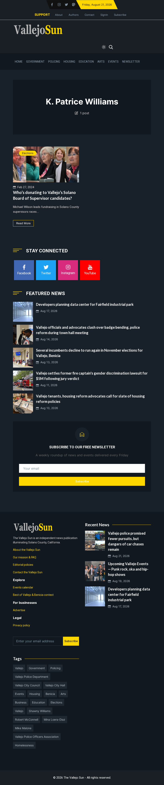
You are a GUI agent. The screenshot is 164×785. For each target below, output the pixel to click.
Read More (23, 223)
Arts (101, 61)
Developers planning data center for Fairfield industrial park (85, 304)
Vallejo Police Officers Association (37, 736)
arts (63, 693)
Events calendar (23, 587)
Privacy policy (21, 625)
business (20, 702)
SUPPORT (42, 15)
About (59, 14)
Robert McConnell (26, 719)
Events (113, 61)
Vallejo (19, 668)
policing (55, 668)
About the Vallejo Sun (26, 549)
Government (35, 61)
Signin (104, 14)
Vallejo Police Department (31, 676)
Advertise (19, 610)
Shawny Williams (39, 711)
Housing (69, 61)
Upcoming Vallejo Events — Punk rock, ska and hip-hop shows (128, 569)
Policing (54, 61)
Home (19, 61)
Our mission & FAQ (24, 557)
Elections (27, 153)
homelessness (24, 745)
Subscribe (120, 14)
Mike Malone (23, 728)
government (37, 668)
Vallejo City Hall (55, 685)
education (38, 702)
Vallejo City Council (27, 685)
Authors (74, 14)
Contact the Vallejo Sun (27, 572)
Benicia (50, 693)
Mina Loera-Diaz (54, 719)
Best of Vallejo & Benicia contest (33, 594)
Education (86, 61)
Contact (89, 14)
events (19, 693)
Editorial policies (23, 564)
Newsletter (131, 61)
